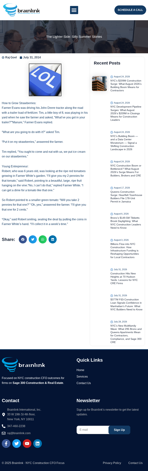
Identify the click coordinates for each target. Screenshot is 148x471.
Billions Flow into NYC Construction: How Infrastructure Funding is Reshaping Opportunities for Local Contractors (124, 251)
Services (82, 376)
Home (80, 370)
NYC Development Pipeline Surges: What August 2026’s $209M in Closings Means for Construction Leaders (125, 113)
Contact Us (84, 383)
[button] (74, 10)
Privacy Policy (112, 462)
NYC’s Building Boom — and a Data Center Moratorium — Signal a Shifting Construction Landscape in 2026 (124, 143)
